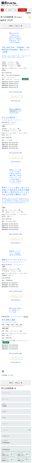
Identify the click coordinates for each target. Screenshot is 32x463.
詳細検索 (28, 13)
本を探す (23, 10)
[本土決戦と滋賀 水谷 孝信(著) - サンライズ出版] (15, 310)
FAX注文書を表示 (16, 101)
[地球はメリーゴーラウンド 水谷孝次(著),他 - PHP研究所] (15, 253)
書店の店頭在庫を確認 (15, 92)
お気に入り (16, 96)
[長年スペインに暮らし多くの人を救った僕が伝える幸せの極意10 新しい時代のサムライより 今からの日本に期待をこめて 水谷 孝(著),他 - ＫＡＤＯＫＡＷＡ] (15, 176)
